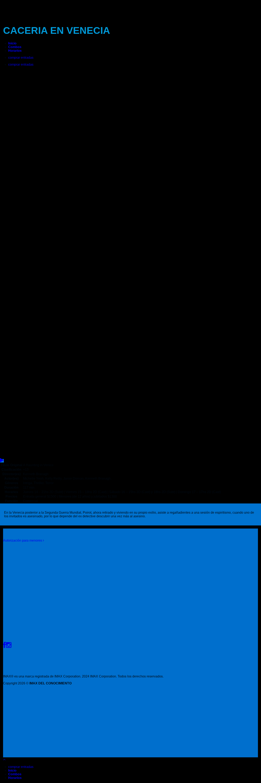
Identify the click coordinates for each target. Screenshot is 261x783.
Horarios (15, 50)
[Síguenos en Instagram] (8, 645)
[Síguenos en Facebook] (4, 645)
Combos (14, 47)
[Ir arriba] (4, 759)
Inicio (12, 43)
